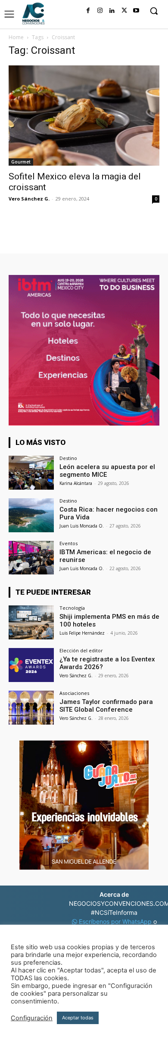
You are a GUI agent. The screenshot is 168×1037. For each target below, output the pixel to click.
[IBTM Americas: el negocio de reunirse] (31, 558)
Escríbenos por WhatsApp (115, 921)
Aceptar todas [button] (77, 1018)
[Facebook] (88, 11)
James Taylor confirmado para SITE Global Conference (106, 705)
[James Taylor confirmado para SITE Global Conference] (31, 708)
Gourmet (21, 162)
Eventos (68, 543)
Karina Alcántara (75, 483)
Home (16, 37)
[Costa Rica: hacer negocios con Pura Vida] (31, 515)
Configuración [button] (32, 1018)
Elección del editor (81, 650)
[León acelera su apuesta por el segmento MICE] (31, 473)
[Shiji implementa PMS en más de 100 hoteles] (31, 622)
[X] (124, 11)
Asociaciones (74, 693)
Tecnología (72, 607)
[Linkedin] (112, 11)
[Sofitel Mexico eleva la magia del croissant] (84, 115)
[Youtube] (136, 11)
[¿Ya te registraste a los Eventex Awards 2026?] (31, 665)
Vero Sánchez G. (29, 198)
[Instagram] (100, 11)
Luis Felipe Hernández (82, 633)
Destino (68, 458)
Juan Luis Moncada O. (81, 526)
